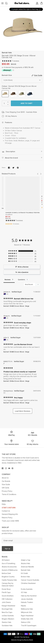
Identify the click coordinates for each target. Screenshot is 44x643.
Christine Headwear (28, 583)
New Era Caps (7, 612)
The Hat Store (24, 637)
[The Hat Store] (22, 3)
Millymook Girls (26, 612)
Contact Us (6, 511)
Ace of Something (8, 563)
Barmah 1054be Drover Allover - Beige (16, 381)
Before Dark (6, 573)
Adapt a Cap (25, 560)
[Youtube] (9, 468)
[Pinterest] (12, 468)
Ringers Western (8, 619)
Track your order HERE (10, 521)
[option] (22, 29)
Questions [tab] (21, 280)
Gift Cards (5, 488)
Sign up (7, 548)
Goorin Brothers (8, 596)
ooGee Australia (8, 616)
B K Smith (24, 573)
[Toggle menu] (2, 3)
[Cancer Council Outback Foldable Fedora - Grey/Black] (22, 193)
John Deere (6, 602)
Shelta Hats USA (27, 619)
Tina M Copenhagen (28, 625)
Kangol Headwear (8, 606)
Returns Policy (7, 518)
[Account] (36, 3)
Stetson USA (25, 622)
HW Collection (7, 599)
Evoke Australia (26, 589)
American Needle (27, 567)
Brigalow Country (8, 577)
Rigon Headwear (27, 616)
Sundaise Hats (7, 625)
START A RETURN (8, 508)
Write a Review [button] (23, 267)
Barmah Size (7, 75)
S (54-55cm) (8, 80)
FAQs (4, 504)
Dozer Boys (6, 589)
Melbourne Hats (27, 609)
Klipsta (23, 606)
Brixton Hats (25, 577)
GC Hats (24, 592)
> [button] (22, 411)
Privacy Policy (7, 491)
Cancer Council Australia (30, 580)
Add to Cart (26, 103)
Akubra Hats (25, 563)
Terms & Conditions (9, 494)
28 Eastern (6, 560)
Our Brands (6, 481)
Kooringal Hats (7, 609)
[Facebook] (2, 468)
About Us (5, 478)
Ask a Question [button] (23, 272)
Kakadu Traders (27, 602)
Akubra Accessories (9, 567)
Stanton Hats (6, 622)
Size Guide (6, 484)
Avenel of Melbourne (9, 570)
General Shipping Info (10, 514)
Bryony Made (28, 640)
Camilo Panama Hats (9, 580)
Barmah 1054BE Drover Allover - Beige (16, 306)
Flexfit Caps (6, 592)
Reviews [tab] (7, 280)
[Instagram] (6, 468)
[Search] (7, 3)
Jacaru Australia (27, 599)
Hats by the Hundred (28, 596)
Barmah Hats (7, 52)
